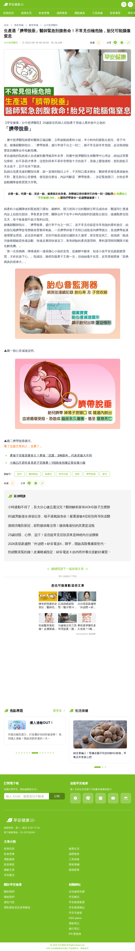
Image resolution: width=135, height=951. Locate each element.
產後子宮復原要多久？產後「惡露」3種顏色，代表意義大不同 (51, 455)
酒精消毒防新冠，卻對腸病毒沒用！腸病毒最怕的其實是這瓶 (51, 526)
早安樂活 (9, 875)
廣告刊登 (9, 902)
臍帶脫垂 (91, 474)
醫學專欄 (33, 25)
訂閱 (57, 796)
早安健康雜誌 (77, 907)
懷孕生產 (63, 474)
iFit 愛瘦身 (75, 933)
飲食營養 (44, 13)
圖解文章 (9, 869)
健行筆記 (74, 928)
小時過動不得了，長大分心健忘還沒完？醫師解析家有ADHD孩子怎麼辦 (59, 507)
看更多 (57, 710)
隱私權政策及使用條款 (17, 907)
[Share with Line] (115, 42)
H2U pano (75, 918)
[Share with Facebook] (121, 42)
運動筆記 (74, 923)
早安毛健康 (75, 912)
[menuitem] (8, 13)
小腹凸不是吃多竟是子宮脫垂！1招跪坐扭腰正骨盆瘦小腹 (47, 462)
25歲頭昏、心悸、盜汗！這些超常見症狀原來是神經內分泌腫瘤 (53, 535)
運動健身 (79, 13)
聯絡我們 (9, 896)
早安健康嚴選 (77, 902)
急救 (77, 474)
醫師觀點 (33, 474)
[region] (67, 195)
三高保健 (97, 13)
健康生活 (26, 13)
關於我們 (9, 891)
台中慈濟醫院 (51, 25)
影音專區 (115, 13)
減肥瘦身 (62, 13)
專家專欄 (18, 25)
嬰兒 (105, 474)
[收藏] (98, 42)
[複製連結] (128, 42)
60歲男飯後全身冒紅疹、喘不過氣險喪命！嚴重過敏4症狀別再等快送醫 (59, 516)
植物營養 (74, 869)
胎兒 (19, 474)
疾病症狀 (8, 13)
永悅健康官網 (77, 891)
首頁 (6, 25)
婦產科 (48, 474)
